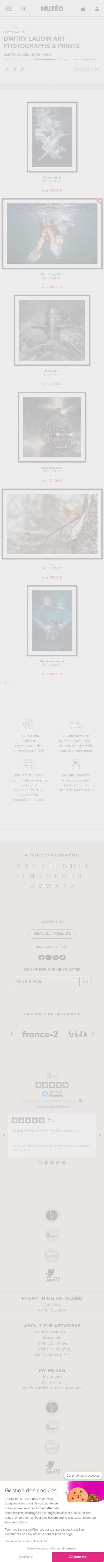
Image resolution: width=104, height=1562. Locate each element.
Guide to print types (52, 1332)
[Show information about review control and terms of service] (80, 1100)
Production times (52, 1343)
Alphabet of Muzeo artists (52, 855)
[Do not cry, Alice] (52, 268)
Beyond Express (52, 470)
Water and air (52, 179)
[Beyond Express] (52, 461)
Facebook (7, 69)
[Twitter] (62, 959)
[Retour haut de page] (6, 683)
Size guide (52, 1337)
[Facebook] (41, 959)
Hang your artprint (52, 1355)
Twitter (14, 69)
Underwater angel (52, 663)
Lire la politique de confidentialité (26, 1541)
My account (52, 1382)
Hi (52, 566)
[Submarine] (52, 364)
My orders (52, 1376)
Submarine (52, 373)
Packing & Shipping (52, 1349)
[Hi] (52, 558)
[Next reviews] (100, 1135)
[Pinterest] (55, 959)
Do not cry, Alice (52, 276)
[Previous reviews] (3, 1135)
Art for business (52, 1310)
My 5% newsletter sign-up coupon (52, 1388)
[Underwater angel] (52, 655)
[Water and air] (52, 171)
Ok (85, 981)
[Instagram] (48, 959)
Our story (52, 1304)
